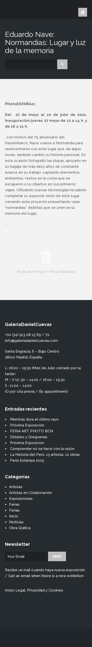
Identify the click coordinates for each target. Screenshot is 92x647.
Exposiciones (21, 498)
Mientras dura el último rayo (34, 419)
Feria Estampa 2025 (27, 460)
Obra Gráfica (19, 528)
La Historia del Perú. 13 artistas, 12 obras (45, 454)
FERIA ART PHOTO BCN (31, 431)
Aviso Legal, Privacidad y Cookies (34, 590)
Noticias (16, 522)
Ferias (14, 504)
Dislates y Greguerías (28, 437)
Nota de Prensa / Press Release (46, 271)
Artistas (15, 487)
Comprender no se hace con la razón (42, 448)
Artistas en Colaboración (30, 493)
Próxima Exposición (27, 425)
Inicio (13, 516)
